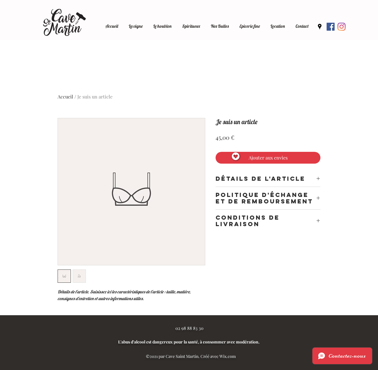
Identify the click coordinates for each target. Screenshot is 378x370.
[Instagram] (342, 27)
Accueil (65, 96)
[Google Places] (320, 27)
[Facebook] (331, 27)
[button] (277, 23)
